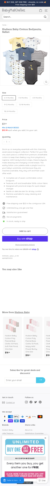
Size (4, 93)
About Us (28, 430)
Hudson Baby (22, 312)
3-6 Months (23, 98)
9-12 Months (9, 104)
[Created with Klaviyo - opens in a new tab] (25, 483)
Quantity (6, 137)
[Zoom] (46, 82)
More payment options (25, 244)
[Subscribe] (40, 380)
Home (4, 25)
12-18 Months (24, 104)
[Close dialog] (45, 438)
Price (4, 119)
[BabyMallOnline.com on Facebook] (31, 402)
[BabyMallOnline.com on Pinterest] (40, 402)
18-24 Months (9, 111)
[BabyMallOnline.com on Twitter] (35, 402)
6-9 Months (37, 98)
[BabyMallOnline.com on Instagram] (26, 402)
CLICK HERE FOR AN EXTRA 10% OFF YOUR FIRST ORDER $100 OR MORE (25, 475)
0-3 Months (9, 98)
